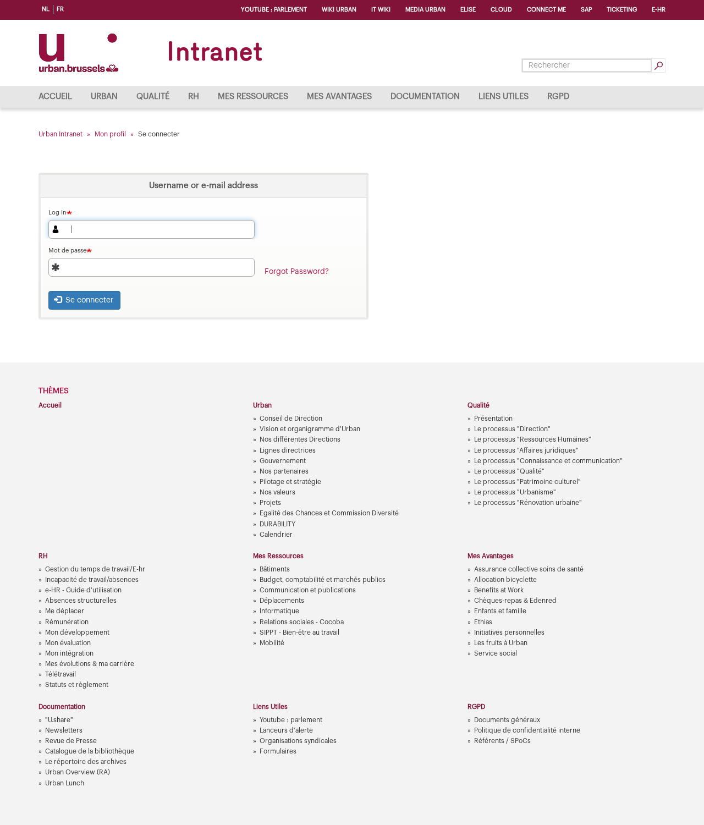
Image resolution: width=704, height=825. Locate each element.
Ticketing (622, 10)
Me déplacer (64, 611)
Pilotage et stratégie (290, 482)
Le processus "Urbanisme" (515, 492)
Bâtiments (275, 569)
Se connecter (88, 300)
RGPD (558, 96)
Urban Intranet (60, 134)
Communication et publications (308, 590)
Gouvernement (283, 461)
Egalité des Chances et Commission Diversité (329, 513)
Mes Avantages (339, 96)
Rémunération (67, 622)
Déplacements (282, 600)
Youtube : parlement (274, 10)
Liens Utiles (504, 96)
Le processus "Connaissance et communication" (548, 461)
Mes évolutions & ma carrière (89, 664)
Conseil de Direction (291, 418)
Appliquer (658, 65)
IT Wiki (381, 10)
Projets (270, 502)
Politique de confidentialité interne (527, 730)
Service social (495, 653)
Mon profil (110, 134)
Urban (104, 96)
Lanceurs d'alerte (286, 730)
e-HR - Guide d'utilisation (83, 590)
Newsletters (63, 730)
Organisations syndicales (298, 741)
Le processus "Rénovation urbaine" (528, 502)
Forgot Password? (297, 272)
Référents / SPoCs (502, 741)
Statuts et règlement (76, 684)
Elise (468, 10)
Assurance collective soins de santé (529, 569)
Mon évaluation (68, 643)
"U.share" (59, 720)
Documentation (425, 96)
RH (193, 96)
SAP (586, 10)
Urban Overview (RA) (77, 772)
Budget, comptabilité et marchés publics (323, 579)
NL (46, 9)
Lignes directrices (288, 450)
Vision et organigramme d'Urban (310, 429)
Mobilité (272, 643)
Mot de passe (67, 251)
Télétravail (60, 674)
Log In (57, 213)
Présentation (493, 418)
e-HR (659, 10)
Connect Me (546, 10)
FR (60, 9)
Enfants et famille (500, 611)
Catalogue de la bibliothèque (89, 751)
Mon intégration (69, 653)
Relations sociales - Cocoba (302, 622)
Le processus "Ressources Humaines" (532, 439)
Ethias (483, 622)
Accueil (55, 96)
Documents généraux (507, 720)
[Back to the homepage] (152, 53)
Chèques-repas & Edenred (515, 600)
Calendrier (276, 534)
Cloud (501, 10)
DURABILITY (277, 524)
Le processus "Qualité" (509, 471)
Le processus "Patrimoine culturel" (527, 482)
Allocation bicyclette (505, 579)
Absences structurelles (81, 600)
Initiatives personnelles (509, 632)
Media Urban (425, 10)
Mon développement (77, 632)
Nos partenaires (284, 471)
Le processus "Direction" (512, 429)
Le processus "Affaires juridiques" (526, 450)
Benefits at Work (499, 590)
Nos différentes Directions (300, 439)
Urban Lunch (64, 783)
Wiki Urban (339, 10)
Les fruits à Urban (500, 643)
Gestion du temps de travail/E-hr (95, 569)
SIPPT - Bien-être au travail (299, 632)
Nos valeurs (277, 492)
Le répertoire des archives (86, 761)
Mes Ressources (253, 96)
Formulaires (278, 751)
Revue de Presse (71, 741)
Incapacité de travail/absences (92, 579)
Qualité (152, 96)
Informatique (279, 611)
